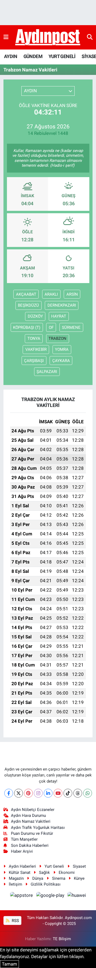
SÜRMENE (71, 327)
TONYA (33, 338)
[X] (18, 793)
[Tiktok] (67, 793)
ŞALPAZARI (47, 371)
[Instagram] (38, 793)
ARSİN (72, 294)
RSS (15, 920)
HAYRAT (58, 316)
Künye (79, 878)
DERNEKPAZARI (61, 305)
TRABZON (57, 338)
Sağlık (44, 872)
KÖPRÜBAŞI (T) (26, 327)
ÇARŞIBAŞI (34, 360)
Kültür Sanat (19, 872)
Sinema (58, 878)
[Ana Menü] (6, 37)
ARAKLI (51, 294)
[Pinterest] (28, 793)
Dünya (37, 878)
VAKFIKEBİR (36, 349)
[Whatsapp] (87, 793)
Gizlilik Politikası (46, 884)
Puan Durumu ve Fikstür (32, 833)
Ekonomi (67, 872)
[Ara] (90, 37)
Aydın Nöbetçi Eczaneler (32, 809)
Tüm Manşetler (24, 839)
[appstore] (22, 896)
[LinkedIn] (48, 793)
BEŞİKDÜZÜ (28, 305)
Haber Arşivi (22, 851)
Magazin (16, 878)
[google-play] (50, 896)
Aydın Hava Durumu (28, 815)
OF (51, 327)
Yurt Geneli (54, 866)
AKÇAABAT (26, 294)
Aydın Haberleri (22, 866)
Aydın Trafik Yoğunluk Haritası (38, 827)
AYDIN (10, 56)
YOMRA (62, 349)
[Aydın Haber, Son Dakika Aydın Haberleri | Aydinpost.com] (47, 37)
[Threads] (77, 793)
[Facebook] (8, 793)
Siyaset (79, 866)
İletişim (15, 884)
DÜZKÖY (35, 316)
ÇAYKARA (61, 360)
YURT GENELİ (62, 56)
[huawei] (76, 896)
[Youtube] (58, 793)
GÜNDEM (32, 56)
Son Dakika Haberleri (30, 845)
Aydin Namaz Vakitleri (30, 821)
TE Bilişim (62, 938)
